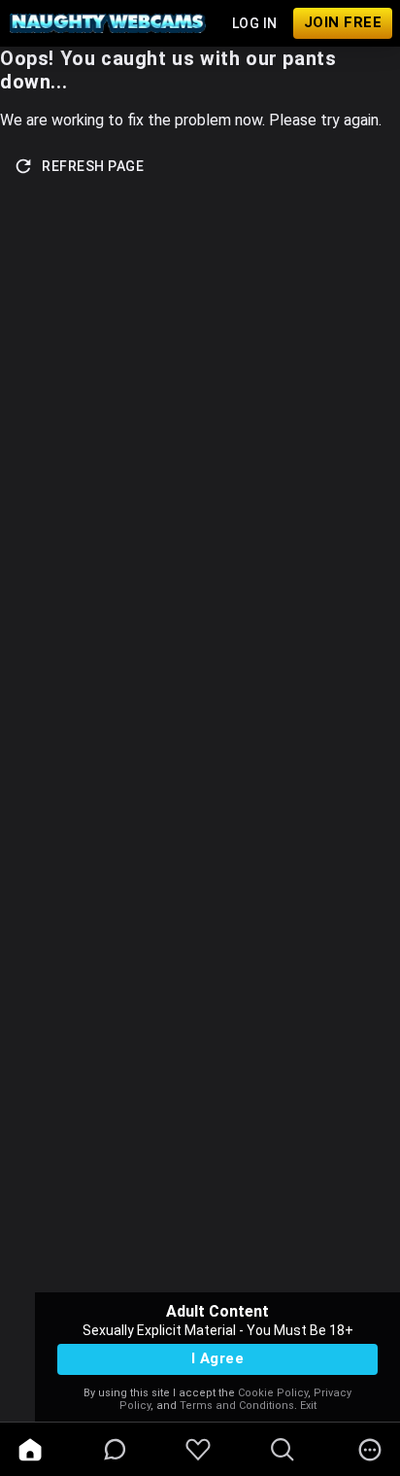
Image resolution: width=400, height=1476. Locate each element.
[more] (369, 1449)
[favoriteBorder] (198, 1449)
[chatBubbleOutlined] (115, 1449)
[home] (30, 1449)
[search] (282, 1449)
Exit (308, 1405)
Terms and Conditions (237, 1405)
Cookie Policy (273, 1393)
